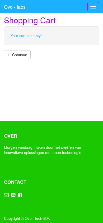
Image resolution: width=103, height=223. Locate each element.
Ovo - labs (15, 6)
